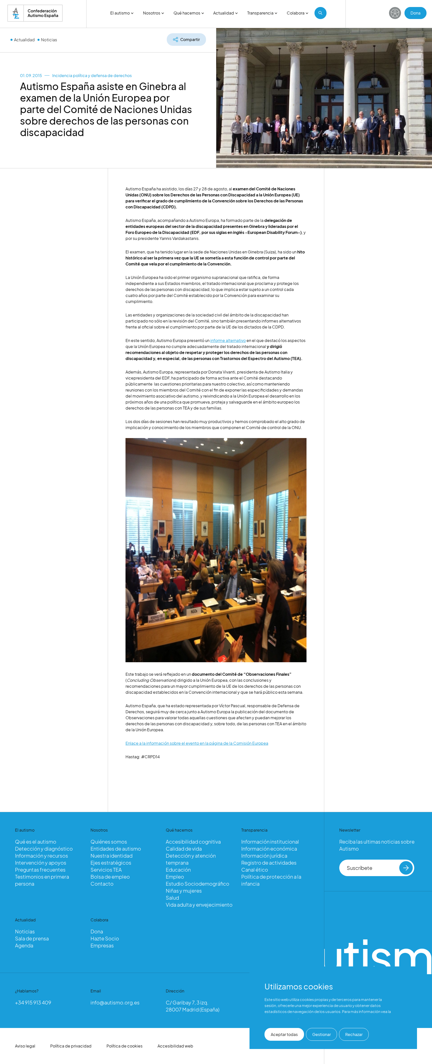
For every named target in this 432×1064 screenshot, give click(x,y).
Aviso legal (25, 1045)
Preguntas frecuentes (40, 869)
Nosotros (151, 13)
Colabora (295, 13)
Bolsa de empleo (110, 876)
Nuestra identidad (111, 855)
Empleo (175, 876)
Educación (178, 869)
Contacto (102, 883)
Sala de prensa (32, 938)
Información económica (269, 848)
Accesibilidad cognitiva (193, 841)
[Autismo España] (35, 13)
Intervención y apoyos (40, 862)
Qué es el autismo (35, 841)
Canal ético (254, 869)
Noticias (49, 39)
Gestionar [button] (321, 1034)
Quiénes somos (108, 841)
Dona (415, 13)
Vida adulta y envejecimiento (199, 904)
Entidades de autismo (115, 848)
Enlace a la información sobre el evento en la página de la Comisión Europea (197, 743)
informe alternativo (228, 340)
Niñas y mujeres (184, 890)
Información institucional (270, 841)
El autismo (120, 13)
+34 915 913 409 (33, 1002)
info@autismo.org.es (115, 1002)
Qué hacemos (187, 13)
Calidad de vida (184, 848)
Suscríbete (359, 868)
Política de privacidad (71, 1045)
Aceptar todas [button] (284, 1034)
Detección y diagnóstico (44, 848)
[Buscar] (320, 13)
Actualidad (223, 13)
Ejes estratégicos (110, 862)
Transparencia (260, 13)
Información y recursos (41, 855)
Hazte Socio (104, 938)
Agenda (24, 945)
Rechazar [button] (353, 1034)
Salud (172, 897)
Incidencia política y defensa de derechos (92, 75)
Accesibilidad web (175, 1045)
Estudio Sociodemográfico (197, 883)
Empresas (102, 945)
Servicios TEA (106, 869)
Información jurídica (264, 855)
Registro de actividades (268, 862)
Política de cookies (124, 1045)
